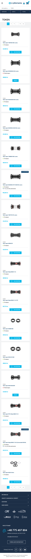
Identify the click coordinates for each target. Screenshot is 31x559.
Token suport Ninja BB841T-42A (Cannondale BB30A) (14, 442)
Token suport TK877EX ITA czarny (10, 215)
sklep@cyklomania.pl (12, 536)
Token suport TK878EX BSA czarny (10, 42)
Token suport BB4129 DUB (8, 357)
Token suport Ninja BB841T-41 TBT (10, 300)
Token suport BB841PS (8, 243)
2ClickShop (23, 556)
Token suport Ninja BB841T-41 (9, 271)
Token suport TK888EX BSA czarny (10, 156)
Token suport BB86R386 (8, 328)
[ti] (15, 556)
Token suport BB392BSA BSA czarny (11, 99)
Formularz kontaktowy (16, 542)
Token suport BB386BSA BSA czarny (11, 71)
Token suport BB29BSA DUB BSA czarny (11, 128)
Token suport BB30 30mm (8, 472)
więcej (15, 80)
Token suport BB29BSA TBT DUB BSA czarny (12, 184)
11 (20, 23)
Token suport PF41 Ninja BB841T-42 (10, 414)
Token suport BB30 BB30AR (9, 385)
